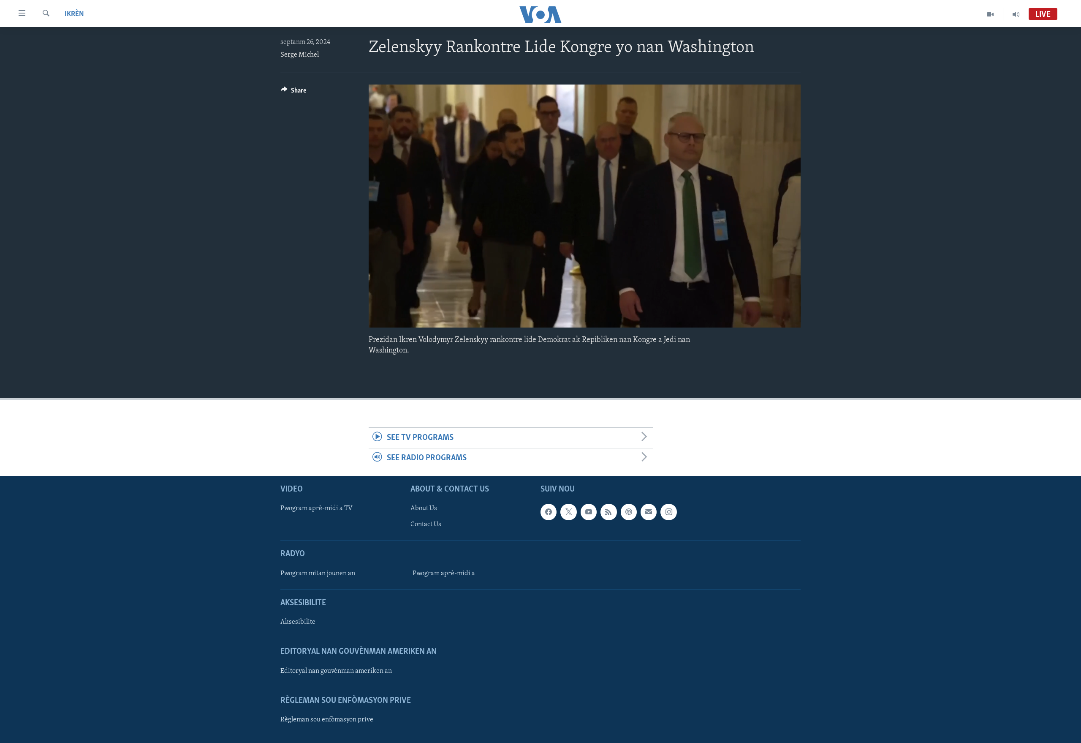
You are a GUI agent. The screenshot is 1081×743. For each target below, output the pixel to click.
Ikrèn (74, 14)
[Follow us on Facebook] (548, 512)
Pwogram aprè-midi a (444, 573)
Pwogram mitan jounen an (317, 573)
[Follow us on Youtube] (589, 512)
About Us (423, 508)
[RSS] (608, 512)
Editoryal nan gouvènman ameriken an (336, 670)
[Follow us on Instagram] (668, 512)
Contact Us (425, 524)
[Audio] (1016, 14)
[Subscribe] (649, 512)
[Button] (293, 93)
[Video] (990, 14)
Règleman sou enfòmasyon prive (326, 719)
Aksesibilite (297, 622)
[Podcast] (629, 512)
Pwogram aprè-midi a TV (316, 508)
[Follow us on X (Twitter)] (568, 512)
